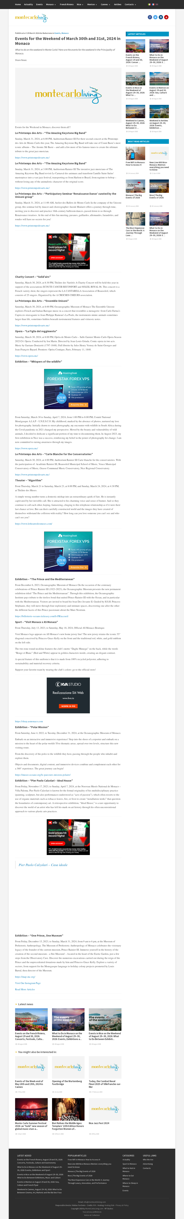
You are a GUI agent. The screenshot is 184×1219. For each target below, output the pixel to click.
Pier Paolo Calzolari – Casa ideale (43, 864)
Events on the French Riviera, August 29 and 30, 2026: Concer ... (134, 59)
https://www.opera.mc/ (26, 355)
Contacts (129, 4)
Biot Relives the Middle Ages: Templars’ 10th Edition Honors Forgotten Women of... (68, 1126)
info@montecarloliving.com (95, 1202)
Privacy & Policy (122, 1205)
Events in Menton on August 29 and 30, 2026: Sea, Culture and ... (159, 91)
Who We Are (148, 1159)
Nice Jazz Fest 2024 (99, 1123)
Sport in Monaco (130, 1164)
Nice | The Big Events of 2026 (157, 196)
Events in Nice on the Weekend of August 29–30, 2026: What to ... (135, 91)
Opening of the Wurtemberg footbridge (67, 1083)
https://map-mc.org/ (25, 976)
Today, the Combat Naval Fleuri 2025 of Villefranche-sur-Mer (105, 1084)
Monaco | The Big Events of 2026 (134, 196)
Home (18, 4)
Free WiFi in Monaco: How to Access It (135, 163)
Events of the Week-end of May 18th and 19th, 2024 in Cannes (29, 1084)
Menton (91, 4)
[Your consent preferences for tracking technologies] (179, 1214)
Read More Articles (25, 989)
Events (39, 4)
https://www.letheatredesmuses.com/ (33, 523)
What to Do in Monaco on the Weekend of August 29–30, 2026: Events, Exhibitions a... (67, 1036)
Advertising (148, 1164)
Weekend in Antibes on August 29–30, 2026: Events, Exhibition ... (159, 124)
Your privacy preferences (92, 1212)
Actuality (28, 4)
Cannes (104, 4)
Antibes (117, 4)
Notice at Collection (92, 1215)
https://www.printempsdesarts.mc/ (32, 157)
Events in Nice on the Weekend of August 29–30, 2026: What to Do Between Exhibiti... (105, 1036)
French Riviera (66, 4)
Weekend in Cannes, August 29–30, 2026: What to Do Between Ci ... (135, 124)
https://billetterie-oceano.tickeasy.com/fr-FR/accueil (41, 616)
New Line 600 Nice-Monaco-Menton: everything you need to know (159, 166)
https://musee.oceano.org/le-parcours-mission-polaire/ (43, 774)
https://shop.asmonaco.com (29, 721)
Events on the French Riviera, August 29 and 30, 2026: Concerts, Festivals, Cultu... (30, 1036)
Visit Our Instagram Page (28, 983)
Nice (79, 4)
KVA (94, 1205)
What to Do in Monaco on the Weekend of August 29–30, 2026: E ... (159, 59)
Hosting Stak (109, 1205)
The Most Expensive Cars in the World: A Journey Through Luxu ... (135, 232)
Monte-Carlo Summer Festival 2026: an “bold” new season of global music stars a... (31, 1126)
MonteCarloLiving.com (94, 1208)
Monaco (50, 4)
